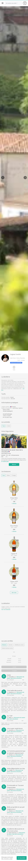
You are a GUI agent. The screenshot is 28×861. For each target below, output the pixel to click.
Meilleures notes (19, 645)
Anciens (11, 645)
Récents (4, 645)
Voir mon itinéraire (5, 609)
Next (25, 176)
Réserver (14, 464)
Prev (2, 176)
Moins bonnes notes (7, 648)
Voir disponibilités (21, 858)
